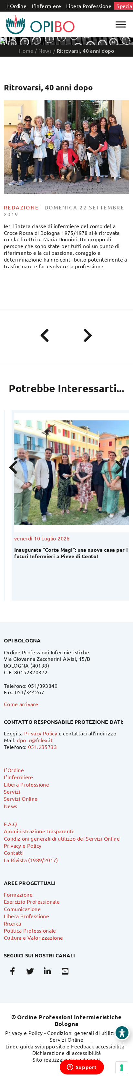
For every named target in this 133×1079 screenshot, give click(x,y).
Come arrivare (21, 704)
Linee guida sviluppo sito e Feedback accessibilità (64, 1046)
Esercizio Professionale (32, 901)
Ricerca (12, 923)
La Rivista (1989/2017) (31, 860)
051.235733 (42, 746)
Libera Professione (88, 6)
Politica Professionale (30, 930)
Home (26, 50)
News (10, 806)
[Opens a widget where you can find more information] (81, 1068)
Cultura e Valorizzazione (33, 937)
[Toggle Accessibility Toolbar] (122, 1032)
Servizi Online (21, 798)
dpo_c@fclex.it (35, 740)
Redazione (21, 207)
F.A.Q (10, 824)
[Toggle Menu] (121, 24)
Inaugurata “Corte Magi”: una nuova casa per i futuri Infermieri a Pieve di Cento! (63, 552)
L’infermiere (46, 6)
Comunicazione (22, 909)
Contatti (14, 852)
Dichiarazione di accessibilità (66, 1052)
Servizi (12, 791)
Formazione (18, 894)
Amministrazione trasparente (39, 831)
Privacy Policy (40, 733)
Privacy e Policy (22, 845)
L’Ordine (16, 6)
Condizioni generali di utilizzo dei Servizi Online (62, 838)
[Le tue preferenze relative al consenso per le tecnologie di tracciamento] (122, 1068)
